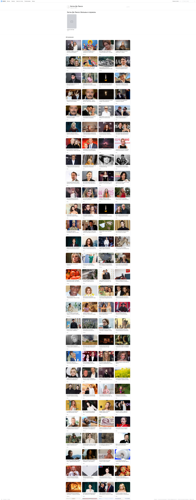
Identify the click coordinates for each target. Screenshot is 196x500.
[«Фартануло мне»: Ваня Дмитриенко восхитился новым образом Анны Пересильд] (89, 80)
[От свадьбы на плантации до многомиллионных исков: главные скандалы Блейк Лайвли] (73, 407)
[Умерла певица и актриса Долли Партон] (122, 358)
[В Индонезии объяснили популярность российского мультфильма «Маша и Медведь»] (122, 391)
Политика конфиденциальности (172, 499)
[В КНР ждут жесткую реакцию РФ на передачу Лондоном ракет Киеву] (106, 260)
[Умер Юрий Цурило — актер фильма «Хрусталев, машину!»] (89, 96)
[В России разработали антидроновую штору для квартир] (89, 473)
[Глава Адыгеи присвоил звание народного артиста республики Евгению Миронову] (73, 178)
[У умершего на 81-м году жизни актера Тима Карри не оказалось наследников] (89, 227)
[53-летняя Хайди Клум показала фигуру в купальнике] (89, 195)
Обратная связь (191, 499)
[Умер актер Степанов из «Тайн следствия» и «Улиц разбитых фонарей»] (122, 80)
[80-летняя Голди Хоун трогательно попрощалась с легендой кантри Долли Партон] (73, 358)
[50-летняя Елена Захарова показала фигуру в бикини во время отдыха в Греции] (106, 129)
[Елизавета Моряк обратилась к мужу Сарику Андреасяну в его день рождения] (106, 293)
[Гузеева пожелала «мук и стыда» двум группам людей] (122, 178)
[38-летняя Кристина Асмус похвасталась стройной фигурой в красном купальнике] (122, 195)
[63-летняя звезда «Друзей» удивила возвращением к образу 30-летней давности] (106, 358)
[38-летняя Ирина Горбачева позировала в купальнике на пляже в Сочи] (73, 195)
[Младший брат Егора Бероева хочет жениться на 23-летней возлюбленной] (89, 391)
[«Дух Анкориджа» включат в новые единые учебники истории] (106, 489)
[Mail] (1, 1)
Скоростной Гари (70, 29)
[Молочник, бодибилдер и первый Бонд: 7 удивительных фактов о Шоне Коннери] (73, 457)
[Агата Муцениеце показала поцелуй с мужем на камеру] (73, 391)
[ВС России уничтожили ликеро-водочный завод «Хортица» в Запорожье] (89, 342)
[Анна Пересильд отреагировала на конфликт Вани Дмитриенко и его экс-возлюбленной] (122, 129)
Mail (1, 499)
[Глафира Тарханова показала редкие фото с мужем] (122, 47)
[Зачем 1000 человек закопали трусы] (106, 227)
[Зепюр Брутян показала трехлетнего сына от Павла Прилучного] (73, 211)
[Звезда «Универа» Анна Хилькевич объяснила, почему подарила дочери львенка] (89, 309)
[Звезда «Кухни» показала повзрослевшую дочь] (106, 407)
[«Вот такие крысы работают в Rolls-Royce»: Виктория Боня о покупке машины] (89, 178)
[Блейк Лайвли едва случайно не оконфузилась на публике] (89, 162)
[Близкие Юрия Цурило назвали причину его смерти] (73, 113)
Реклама (8, 499)
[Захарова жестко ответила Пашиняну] (73, 260)
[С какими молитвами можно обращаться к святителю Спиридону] (89, 47)
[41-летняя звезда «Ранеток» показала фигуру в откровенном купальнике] (122, 489)
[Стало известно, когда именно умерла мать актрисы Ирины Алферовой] (122, 260)
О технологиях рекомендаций (162, 499)
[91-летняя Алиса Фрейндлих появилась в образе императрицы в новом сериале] (122, 96)
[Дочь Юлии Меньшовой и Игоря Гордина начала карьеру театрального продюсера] (73, 96)
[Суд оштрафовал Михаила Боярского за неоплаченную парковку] (122, 309)
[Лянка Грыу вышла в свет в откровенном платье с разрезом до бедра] (106, 473)
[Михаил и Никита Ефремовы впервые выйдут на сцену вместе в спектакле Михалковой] (89, 375)
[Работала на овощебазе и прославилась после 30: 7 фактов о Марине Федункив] (89, 293)
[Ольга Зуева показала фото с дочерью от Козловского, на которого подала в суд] (106, 277)
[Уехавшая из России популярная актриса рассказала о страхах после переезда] (122, 146)
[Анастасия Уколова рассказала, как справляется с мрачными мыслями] (89, 489)
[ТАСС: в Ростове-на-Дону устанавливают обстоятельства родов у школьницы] (122, 244)
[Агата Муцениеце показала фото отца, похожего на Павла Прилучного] (122, 227)
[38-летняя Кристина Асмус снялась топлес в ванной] (106, 457)
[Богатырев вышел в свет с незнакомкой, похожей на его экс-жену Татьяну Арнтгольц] (73, 64)
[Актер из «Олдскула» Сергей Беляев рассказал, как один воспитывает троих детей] (89, 64)
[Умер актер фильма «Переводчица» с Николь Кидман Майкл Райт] (73, 293)
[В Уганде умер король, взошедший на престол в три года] (73, 227)
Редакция (155, 499)
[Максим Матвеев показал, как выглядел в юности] (73, 80)
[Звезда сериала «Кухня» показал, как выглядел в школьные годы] (89, 440)
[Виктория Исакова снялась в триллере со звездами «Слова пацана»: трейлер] (106, 326)
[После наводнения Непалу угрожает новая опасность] (89, 277)
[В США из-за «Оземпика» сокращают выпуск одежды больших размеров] (89, 260)
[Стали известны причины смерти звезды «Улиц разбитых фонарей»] (106, 96)
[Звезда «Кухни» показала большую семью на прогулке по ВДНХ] (106, 375)
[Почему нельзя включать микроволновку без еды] (106, 342)
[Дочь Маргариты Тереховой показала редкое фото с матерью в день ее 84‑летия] (106, 47)
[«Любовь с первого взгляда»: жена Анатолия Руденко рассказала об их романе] (73, 47)
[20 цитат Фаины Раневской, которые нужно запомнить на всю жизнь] (73, 342)
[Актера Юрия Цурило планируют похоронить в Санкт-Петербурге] (122, 342)
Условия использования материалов (183, 499)
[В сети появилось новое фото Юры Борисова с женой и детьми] (73, 146)
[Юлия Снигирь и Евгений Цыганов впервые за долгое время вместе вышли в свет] (89, 358)
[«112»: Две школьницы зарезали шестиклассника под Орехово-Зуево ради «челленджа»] (106, 80)
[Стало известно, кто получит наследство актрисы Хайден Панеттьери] (122, 424)
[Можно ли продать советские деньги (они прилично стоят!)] (106, 424)
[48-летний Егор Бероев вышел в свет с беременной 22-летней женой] (122, 211)
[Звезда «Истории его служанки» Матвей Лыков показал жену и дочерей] (73, 244)
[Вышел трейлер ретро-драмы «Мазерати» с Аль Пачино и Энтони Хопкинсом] (89, 457)
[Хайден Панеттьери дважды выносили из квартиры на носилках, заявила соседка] (73, 375)
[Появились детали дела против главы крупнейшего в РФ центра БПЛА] (89, 129)
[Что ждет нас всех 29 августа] (106, 146)
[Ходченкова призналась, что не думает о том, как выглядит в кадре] (106, 178)
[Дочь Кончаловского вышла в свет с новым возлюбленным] (89, 407)
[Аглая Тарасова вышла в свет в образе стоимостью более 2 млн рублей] (89, 244)
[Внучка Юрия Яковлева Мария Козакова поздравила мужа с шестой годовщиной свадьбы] (122, 64)
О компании (5, 499)
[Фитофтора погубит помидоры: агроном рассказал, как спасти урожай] (73, 277)
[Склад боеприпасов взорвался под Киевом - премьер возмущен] (73, 489)
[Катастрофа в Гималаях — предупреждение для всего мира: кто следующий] (106, 64)
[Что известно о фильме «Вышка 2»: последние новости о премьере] (106, 440)
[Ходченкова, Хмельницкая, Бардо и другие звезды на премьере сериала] (106, 244)
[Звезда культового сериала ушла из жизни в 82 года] (106, 162)
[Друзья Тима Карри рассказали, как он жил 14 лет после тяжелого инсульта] (122, 440)
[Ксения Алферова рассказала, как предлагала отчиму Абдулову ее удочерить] (122, 162)
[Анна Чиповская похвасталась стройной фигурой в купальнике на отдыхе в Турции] (122, 326)
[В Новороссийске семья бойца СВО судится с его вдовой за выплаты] (89, 424)
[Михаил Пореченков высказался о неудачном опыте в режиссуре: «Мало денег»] (73, 162)
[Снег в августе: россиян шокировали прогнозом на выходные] (89, 326)
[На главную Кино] (4, 1)
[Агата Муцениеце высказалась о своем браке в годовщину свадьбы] (89, 113)
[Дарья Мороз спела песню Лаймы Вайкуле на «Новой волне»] (106, 113)
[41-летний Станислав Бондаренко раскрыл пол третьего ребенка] (89, 211)
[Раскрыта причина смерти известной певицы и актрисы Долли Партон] (73, 129)
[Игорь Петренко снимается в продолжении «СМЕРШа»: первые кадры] (73, 326)
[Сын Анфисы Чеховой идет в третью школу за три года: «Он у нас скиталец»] (106, 391)
